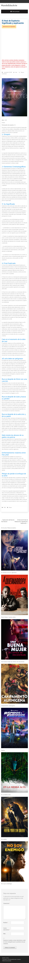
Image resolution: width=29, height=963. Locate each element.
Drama (10, 507)
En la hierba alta (5, 795)
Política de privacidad (6, 960)
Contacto (19, 959)
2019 (5, 507)
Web (4, 933)
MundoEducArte (9, 5)
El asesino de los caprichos (9, 572)
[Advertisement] (14, 44)
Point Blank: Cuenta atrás (8, 617)
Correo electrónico (6, 928)
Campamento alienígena (8, 706)
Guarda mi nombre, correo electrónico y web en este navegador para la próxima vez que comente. (14, 942)
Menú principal (15, 11)
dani (16, 72)
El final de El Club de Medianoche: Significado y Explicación (21, 521)
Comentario (6, 903)
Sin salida (4, 839)
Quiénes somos (5, 958)
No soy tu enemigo (6, 884)
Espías (3, 750)
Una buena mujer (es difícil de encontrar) (12, 662)
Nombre (5, 922)
